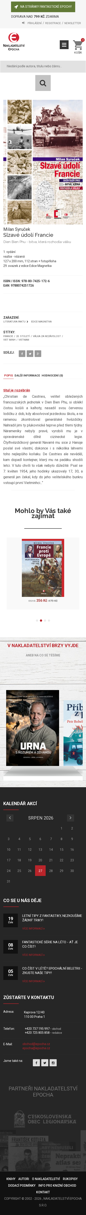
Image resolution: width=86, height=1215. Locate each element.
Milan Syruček (16, 229)
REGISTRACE (53, 23)
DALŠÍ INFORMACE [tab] (27, 375)
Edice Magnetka (41, 321)
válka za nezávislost (47, 336)
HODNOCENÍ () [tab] (52, 375)
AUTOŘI (23, 1179)
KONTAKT (43, 1192)
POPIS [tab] (8, 375)
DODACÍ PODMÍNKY (22, 1185)
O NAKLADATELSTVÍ (46, 1179)
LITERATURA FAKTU (14, 321)
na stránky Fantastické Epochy (46, 6)
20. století (23, 336)
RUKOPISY (70, 1179)
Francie (8, 336)
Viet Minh (9, 340)
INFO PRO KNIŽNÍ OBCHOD (57, 1185)
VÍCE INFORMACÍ (32, 928)
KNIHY (10, 1179)
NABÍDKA (64, 44)
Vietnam (24, 340)
